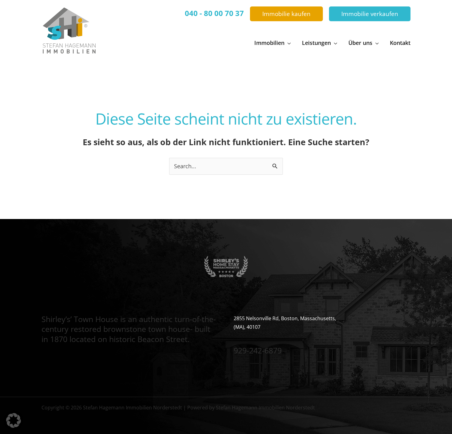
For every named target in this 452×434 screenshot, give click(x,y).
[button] (286, 14)
